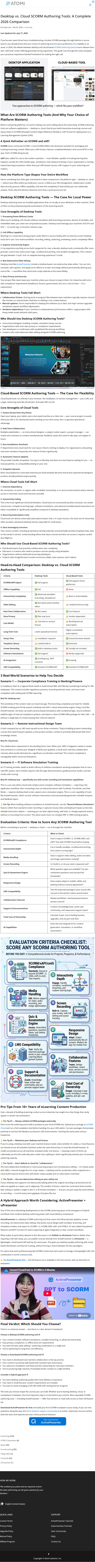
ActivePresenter (24, 264)
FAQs (53, 1536)
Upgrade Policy (6, 1531)
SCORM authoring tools (64, 47)
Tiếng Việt (5, 1454)
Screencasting (7, 1449)
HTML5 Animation (8, 1440)
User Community (58, 1531)
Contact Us (56, 1541)
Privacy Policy (6, 1526)
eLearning (28, 27)
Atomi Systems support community (41, 1411)
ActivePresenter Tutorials (62, 1521)
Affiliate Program (7, 1541)
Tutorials (4, 1458)
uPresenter (5, 1462)
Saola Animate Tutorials (61, 1526)
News (3, 1445)
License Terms (6, 1521)
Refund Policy (6, 1536)
